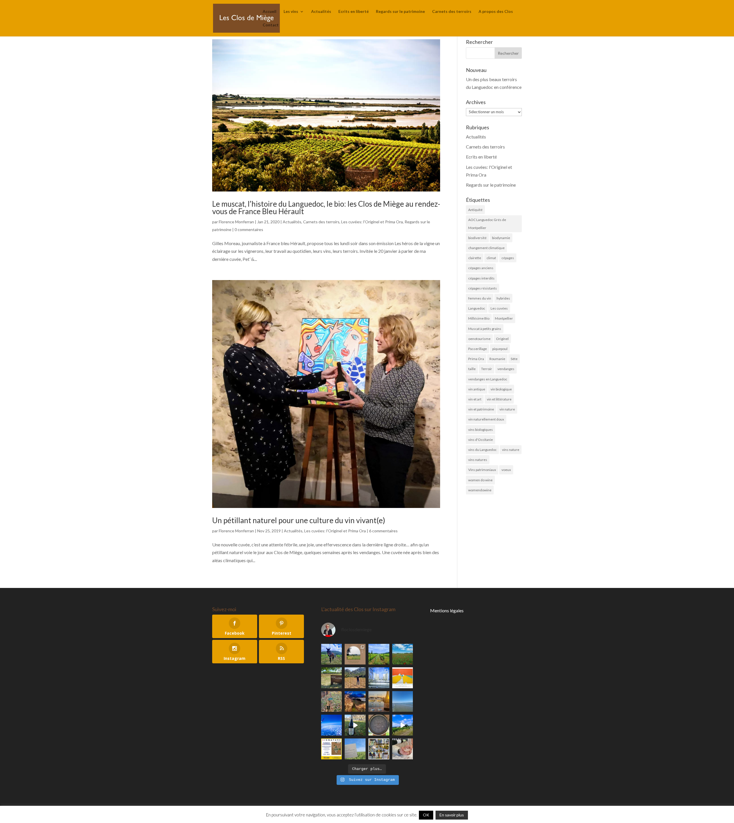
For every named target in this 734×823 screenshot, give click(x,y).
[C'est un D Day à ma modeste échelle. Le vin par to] (355, 748)
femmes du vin (479, 298)
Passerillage (477, 349)
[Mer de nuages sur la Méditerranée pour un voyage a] (331, 725)
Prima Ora (476, 359)
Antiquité (475, 210)
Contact (271, 25)
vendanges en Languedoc (487, 379)
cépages (507, 258)
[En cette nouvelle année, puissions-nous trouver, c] (402, 677)
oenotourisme (479, 339)
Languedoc (476, 308)
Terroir (486, 369)
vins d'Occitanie (480, 439)
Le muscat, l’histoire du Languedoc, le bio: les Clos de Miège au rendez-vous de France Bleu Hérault (326, 207)
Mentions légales (447, 610)
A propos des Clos (496, 11)
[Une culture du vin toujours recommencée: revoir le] (378, 677)
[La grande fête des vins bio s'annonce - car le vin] (402, 748)
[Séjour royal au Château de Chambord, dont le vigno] (355, 725)
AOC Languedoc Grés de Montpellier (487, 224)
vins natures (477, 460)
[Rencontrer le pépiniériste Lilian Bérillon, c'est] (331, 677)
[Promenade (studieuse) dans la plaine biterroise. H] (402, 725)
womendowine (479, 490)
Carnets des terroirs (451, 11)
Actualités (321, 11)
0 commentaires (249, 229)
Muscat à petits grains (484, 329)
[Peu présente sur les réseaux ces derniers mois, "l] (355, 677)
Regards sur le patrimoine (400, 11)
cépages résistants (482, 288)
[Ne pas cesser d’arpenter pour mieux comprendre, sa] (331, 654)
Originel (502, 339)
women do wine (480, 480)
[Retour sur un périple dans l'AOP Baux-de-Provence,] (355, 654)
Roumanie (497, 359)
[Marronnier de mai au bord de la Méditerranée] (402, 654)
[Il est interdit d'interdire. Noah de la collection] (331, 701)
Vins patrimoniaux (482, 470)
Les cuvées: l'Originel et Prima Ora (372, 221)
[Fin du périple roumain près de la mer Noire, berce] (402, 701)
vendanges (505, 369)
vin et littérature (499, 399)
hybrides (503, 298)
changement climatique (486, 248)
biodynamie (501, 238)
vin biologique (501, 389)
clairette (474, 258)
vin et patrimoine (481, 409)
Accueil (269, 11)
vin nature (507, 409)
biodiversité (477, 238)
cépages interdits (481, 278)
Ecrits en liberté (353, 11)
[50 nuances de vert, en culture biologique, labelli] (378, 654)
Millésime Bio (478, 318)
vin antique (476, 389)
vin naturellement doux (486, 419)
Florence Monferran (236, 221)
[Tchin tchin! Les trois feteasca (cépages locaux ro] (378, 701)
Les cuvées (499, 308)
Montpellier (504, 318)
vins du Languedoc (482, 449)
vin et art (474, 399)
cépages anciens (480, 268)
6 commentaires (383, 530)
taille (472, 369)
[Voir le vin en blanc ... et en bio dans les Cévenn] (378, 748)
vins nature (510, 449)
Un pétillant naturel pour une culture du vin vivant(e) (298, 520)
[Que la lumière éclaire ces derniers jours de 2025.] (355, 701)
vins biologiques (480, 429)
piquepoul (499, 349)
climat (491, 258)
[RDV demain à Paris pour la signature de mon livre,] (331, 748)
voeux (506, 470)
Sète (514, 359)
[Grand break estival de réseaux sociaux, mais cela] (378, 725)
